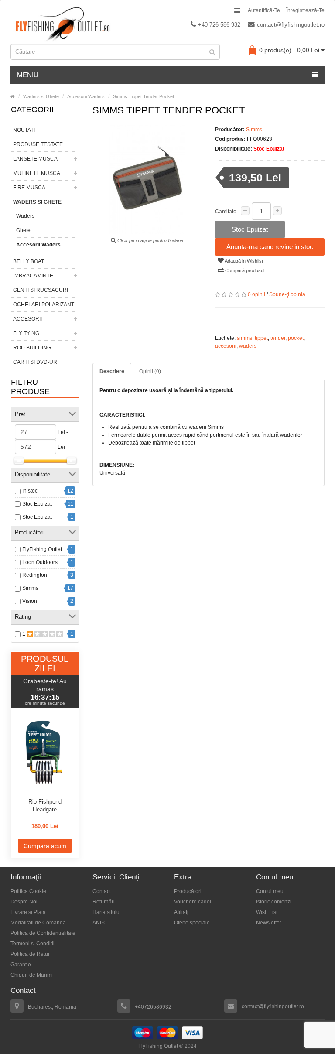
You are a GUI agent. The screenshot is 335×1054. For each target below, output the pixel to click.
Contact (101, 891)
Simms (30, 588)
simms (244, 338)
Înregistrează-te (305, 10)
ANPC (99, 923)
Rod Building (32, 348)
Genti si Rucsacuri (40, 290)
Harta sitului (106, 912)
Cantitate (225, 212)
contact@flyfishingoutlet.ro (291, 24)
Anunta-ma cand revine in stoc (269, 246)
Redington (34, 575)
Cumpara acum (45, 845)
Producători (188, 891)
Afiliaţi (181, 912)
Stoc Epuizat (37, 504)
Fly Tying (26, 333)
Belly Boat (28, 261)
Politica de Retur (30, 954)
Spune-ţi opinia (287, 294)
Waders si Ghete (37, 202)
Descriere (111, 371)
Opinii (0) (150, 371)
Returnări (103, 902)
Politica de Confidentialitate (42, 933)
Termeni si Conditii (32, 944)
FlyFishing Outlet (42, 549)
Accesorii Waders (38, 245)
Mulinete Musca (36, 173)
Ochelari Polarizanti (44, 304)
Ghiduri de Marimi (31, 975)
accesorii (225, 346)
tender (277, 338)
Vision (29, 601)
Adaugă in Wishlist (243, 261)
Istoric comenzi (273, 902)
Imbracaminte (33, 276)
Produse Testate (38, 144)
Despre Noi (24, 902)
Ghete (23, 230)
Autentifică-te (264, 10)
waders (247, 346)
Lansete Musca (35, 159)
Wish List (266, 912)
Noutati (24, 130)
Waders (25, 216)
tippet (261, 338)
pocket (296, 338)
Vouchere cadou (193, 902)
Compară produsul (244, 270)
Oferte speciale (192, 923)
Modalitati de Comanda (38, 923)
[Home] (12, 96)
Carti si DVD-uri (35, 362)
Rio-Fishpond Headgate (45, 805)
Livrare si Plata (28, 912)
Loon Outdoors (40, 562)
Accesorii (27, 319)
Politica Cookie (28, 891)
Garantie (20, 965)
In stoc (30, 491)
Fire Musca (29, 188)
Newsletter (268, 923)
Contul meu (270, 891)
